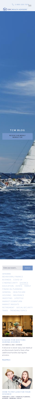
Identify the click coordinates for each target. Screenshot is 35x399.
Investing (7, 298)
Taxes (5, 310)
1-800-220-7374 (22, 4)
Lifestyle (19, 298)
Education (8, 286)
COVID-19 (17, 280)
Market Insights (10, 304)
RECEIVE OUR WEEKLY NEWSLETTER (17, 136)
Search (27, 268)
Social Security (25, 307)
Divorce (24, 283)
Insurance (18, 295)
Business (6, 280)
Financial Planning (12, 289)
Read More (6, 360)
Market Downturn (12, 301)
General (6, 292)
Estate (19, 286)
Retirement (8, 307)
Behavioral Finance (12, 277)
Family (27, 286)
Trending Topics (18, 310)
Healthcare (19, 292)
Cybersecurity (10, 283)
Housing (6, 295)
